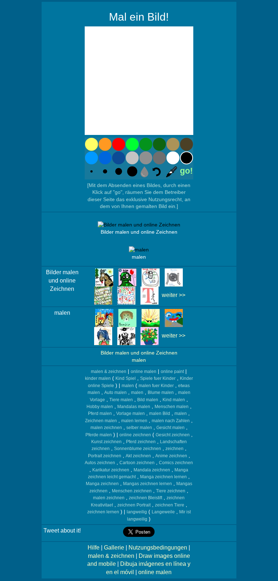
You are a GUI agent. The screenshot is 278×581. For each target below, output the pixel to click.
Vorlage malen (130, 413)
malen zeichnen (106, 427)
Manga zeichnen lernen (163, 477)
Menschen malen (172, 406)
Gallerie (114, 547)
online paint (172, 371)
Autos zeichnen (100, 463)
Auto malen (115, 392)
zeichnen (174, 448)
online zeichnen (135, 435)
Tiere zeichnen (170, 491)
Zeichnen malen (101, 421)
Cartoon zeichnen (137, 463)
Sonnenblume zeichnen (137, 448)
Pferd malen (100, 413)
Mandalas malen (133, 406)
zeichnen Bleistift (145, 498)
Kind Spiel (125, 378)
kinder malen (98, 378)
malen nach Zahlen (171, 421)
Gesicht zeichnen (173, 435)
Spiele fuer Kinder (158, 378)
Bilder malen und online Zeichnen (139, 353)
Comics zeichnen (176, 463)
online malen (143, 371)
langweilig (137, 512)
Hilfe (94, 547)
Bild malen (147, 400)
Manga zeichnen (102, 484)
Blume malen (161, 392)
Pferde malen (98, 435)
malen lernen (134, 421)
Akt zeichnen (138, 456)
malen (139, 360)
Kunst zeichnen (106, 442)
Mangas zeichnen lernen (147, 484)
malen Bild (159, 413)
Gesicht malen (170, 427)
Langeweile (163, 512)
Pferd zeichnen (141, 442)
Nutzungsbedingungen (158, 547)
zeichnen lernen (103, 512)
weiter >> (173, 295)
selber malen (139, 427)
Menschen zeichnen (132, 491)
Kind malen (174, 400)
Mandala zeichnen (152, 470)
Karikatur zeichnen (110, 470)
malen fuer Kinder (156, 385)
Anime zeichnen (171, 456)
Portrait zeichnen (104, 456)
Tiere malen (121, 400)
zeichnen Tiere (169, 505)
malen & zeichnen (108, 371)
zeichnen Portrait (134, 505)
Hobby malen (100, 406)
